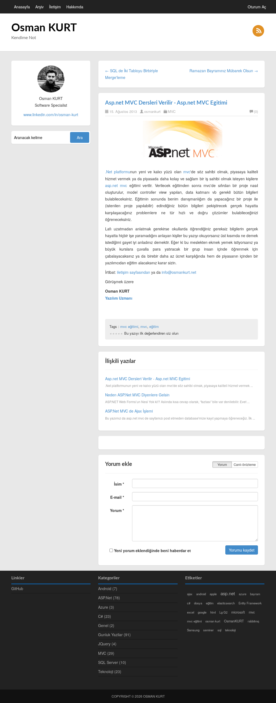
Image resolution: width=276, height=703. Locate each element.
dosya (198, 603)
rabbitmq (253, 621)
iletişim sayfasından (133, 272)
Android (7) (107, 588)
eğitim (154, 326)
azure (242, 594)
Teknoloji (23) (109, 671)
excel (190, 612)
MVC (171, 111)
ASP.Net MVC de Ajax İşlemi (129, 411)
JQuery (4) (107, 643)
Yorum (222, 464)
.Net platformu (117, 171)
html (213, 612)
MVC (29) (106, 653)
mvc (186, 171)
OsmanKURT (234, 621)
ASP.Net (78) (109, 597)
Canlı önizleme (245, 464)
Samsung (193, 630)
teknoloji (230, 630)
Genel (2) (106, 625)
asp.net (227, 593)
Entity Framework (250, 603)
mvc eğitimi (129, 326)
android (201, 594)
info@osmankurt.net (179, 272)
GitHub (17, 588)
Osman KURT (44, 28)
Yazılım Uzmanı (118, 298)
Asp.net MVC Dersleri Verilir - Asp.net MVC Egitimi (166, 103)
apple (213, 594)
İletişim (55, 6)
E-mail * (117, 497)
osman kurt (212, 621)
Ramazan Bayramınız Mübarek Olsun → (223, 70)
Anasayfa (22, 6)
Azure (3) (106, 607)
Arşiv (39, 6)
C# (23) (104, 616)
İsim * (119, 484)
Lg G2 (223, 612)
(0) (256, 111)
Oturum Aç (257, 6)
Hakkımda (74, 6)
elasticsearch (226, 603)
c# (188, 603)
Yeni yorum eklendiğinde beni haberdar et (152, 550)
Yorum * (117, 510)
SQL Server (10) (112, 662)
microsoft (238, 612)
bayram (255, 594)
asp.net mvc (116, 185)
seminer (208, 630)
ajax (189, 594)
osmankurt (152, 111)
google (202, 612)
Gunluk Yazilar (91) (114, 634)
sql (219, 630)
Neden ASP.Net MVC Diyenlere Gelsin (137, 394)
